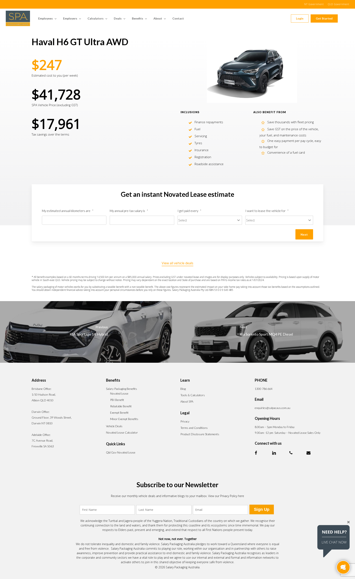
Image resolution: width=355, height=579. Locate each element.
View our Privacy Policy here (226, 496)
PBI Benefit (117, 400)
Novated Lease (119, 393)
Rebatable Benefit (121, 406)
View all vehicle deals (177, 263)
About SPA (186, 401)
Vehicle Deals (114, 426)
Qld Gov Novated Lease (120, 452)
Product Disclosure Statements (199, 434)
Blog (183, 388)
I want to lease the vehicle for (267, 211)
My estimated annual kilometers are (67, 211)
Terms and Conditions (194, 427)
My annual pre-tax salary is (129, 211)
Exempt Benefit (119, 412)
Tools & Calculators (192, 395)
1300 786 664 (263, 388)
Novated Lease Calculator (122, 432)
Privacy (184, 421)
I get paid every (189, 211)
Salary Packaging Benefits (121, 388)
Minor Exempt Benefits (124, 419)
